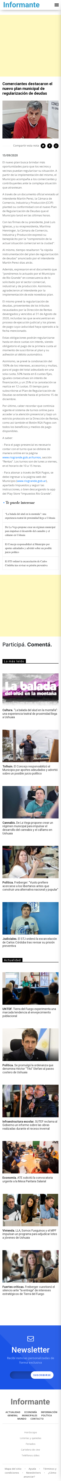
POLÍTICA (46, 1415)
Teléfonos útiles (30, 1455)
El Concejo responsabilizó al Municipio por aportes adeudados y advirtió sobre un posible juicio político (28, 548)
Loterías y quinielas (30, 1438)
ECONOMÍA (30, 1412)
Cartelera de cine (30, 1449)
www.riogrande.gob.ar (31, 481)
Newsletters (33, 1472)
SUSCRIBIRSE (42, 1375)
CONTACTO (37, 1418)
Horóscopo (30, 1432)
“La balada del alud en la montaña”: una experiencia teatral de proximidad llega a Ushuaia (30, 515)
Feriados (30, 1443)
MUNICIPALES (29, 1415)
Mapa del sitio (13, 1468)
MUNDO (21, 1418)
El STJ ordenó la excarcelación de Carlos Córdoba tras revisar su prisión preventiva (26, 563)
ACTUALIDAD (13, 1412)
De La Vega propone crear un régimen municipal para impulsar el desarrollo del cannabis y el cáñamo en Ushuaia (30, 531)
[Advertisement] (30, 46)
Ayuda (32, 1468)
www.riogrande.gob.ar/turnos (21, 457)
